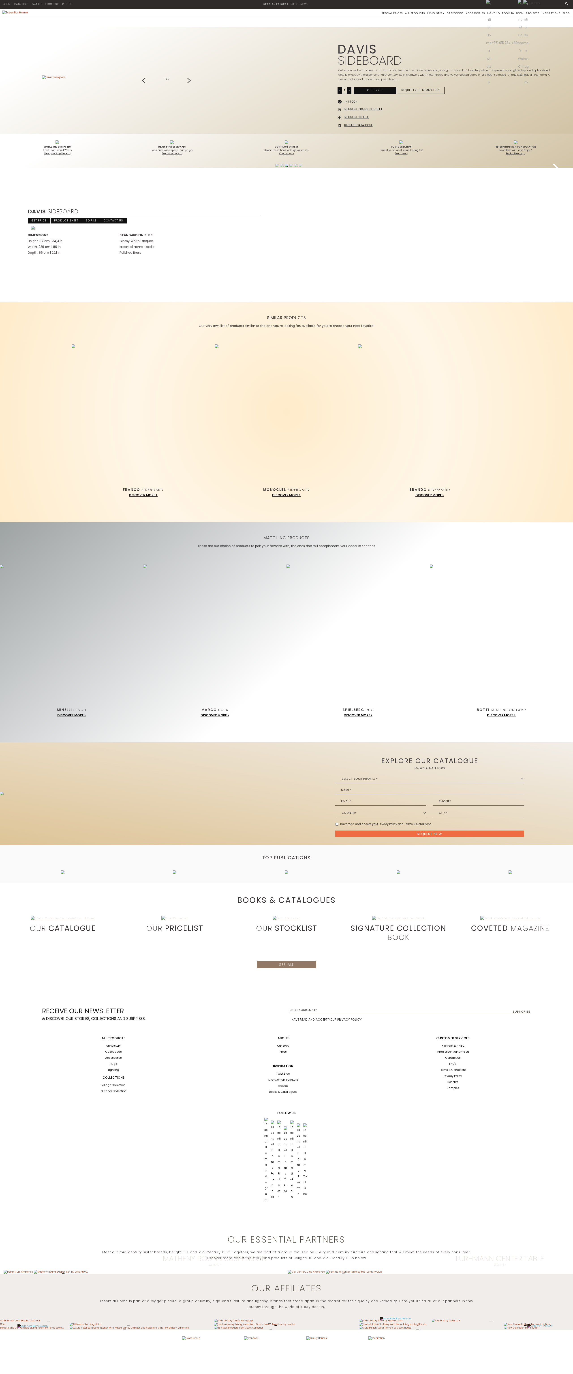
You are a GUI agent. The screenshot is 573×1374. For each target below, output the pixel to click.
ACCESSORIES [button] (475, 13)
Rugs (113, 1064)
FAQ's (452, 1064)
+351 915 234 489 (505, 43)
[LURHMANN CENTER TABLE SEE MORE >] (354, 1271)
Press (283, 1052)
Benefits (452, 1082)
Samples (453, 1088)
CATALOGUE (21, 4)
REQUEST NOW (429, 834)
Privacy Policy (453, 1076)
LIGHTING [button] (493, 13)
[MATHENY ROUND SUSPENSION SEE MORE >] (61, 1271)
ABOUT (7, 4)
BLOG (566, 13)
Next (189, 80)
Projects (283, 1086)
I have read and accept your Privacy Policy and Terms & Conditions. (385, 824)
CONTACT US (113, 220)
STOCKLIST (51, 4)
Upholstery (113, 1046)
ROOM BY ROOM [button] (513, 13)
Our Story (283, 1046)
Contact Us (453, 1058)
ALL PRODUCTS (415, 13)
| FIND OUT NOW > (286, 4)
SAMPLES (37, 4)
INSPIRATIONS (551, 13)
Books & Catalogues (283, 1092)
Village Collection (114, 1085)
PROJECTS (532, 13)
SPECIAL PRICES (392, 13)
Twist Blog (283, 1074)
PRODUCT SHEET (66, 220)
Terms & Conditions (452, 1070)
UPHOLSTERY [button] (436, 13)
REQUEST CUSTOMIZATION (420, 90)
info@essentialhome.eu (453, 1052)
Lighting (113, 1070)
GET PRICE (374, 90)
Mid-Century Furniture (283, 1080)
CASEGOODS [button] (455, 13)
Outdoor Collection (113, 1091)
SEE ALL (286, 964)
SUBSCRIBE (521, 1011)
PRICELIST (67, 4)
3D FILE (91, 220)
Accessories (113, 1058)
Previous (144, 80)
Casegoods (113, 1052)
